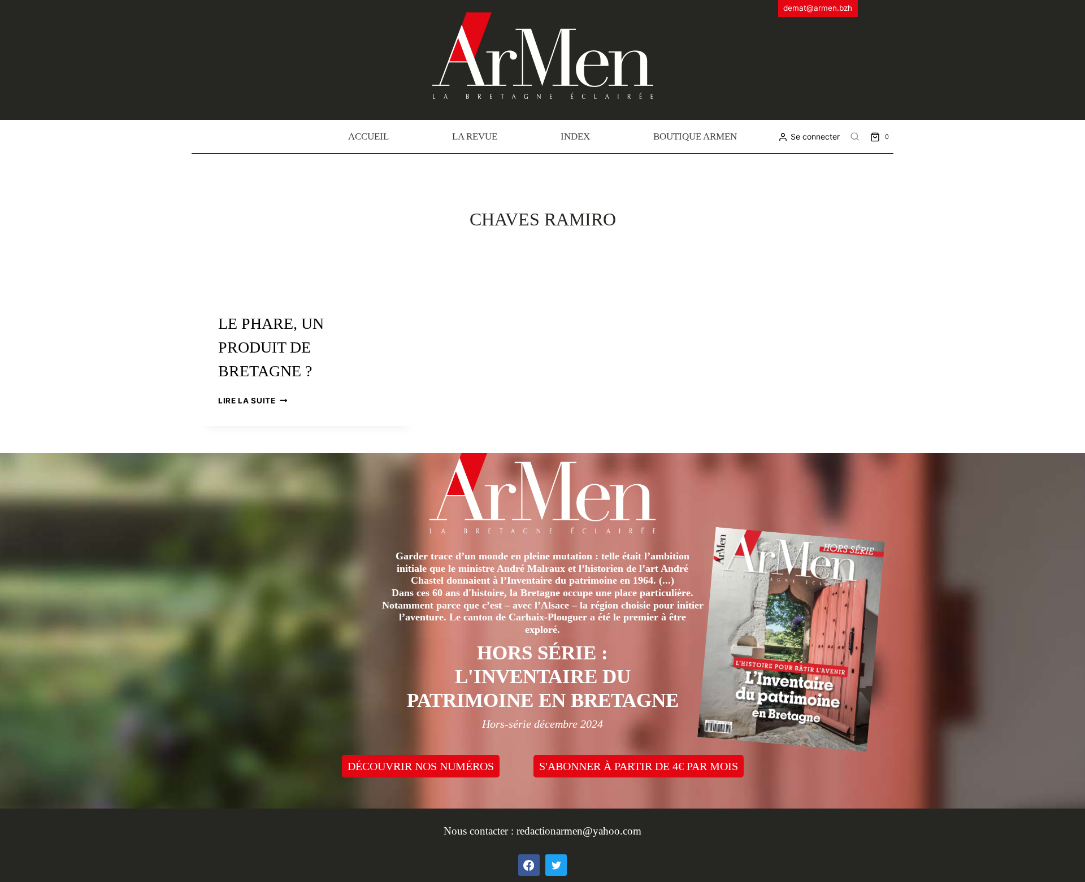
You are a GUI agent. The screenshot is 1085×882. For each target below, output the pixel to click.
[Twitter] (556, 865)
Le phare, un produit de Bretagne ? (271, 347)
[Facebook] (529, 865)
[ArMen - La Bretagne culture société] (542, 55)
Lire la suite (252, 400)
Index (575, 136)
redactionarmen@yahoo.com (579, 831)
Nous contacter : (480, 831)
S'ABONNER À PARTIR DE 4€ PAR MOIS (638, 766)
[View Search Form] (855, 136)
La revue (474, 136)
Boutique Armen (695, 136)
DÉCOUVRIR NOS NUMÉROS (421, 766)
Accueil (368, 136)
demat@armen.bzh (817, 7)
